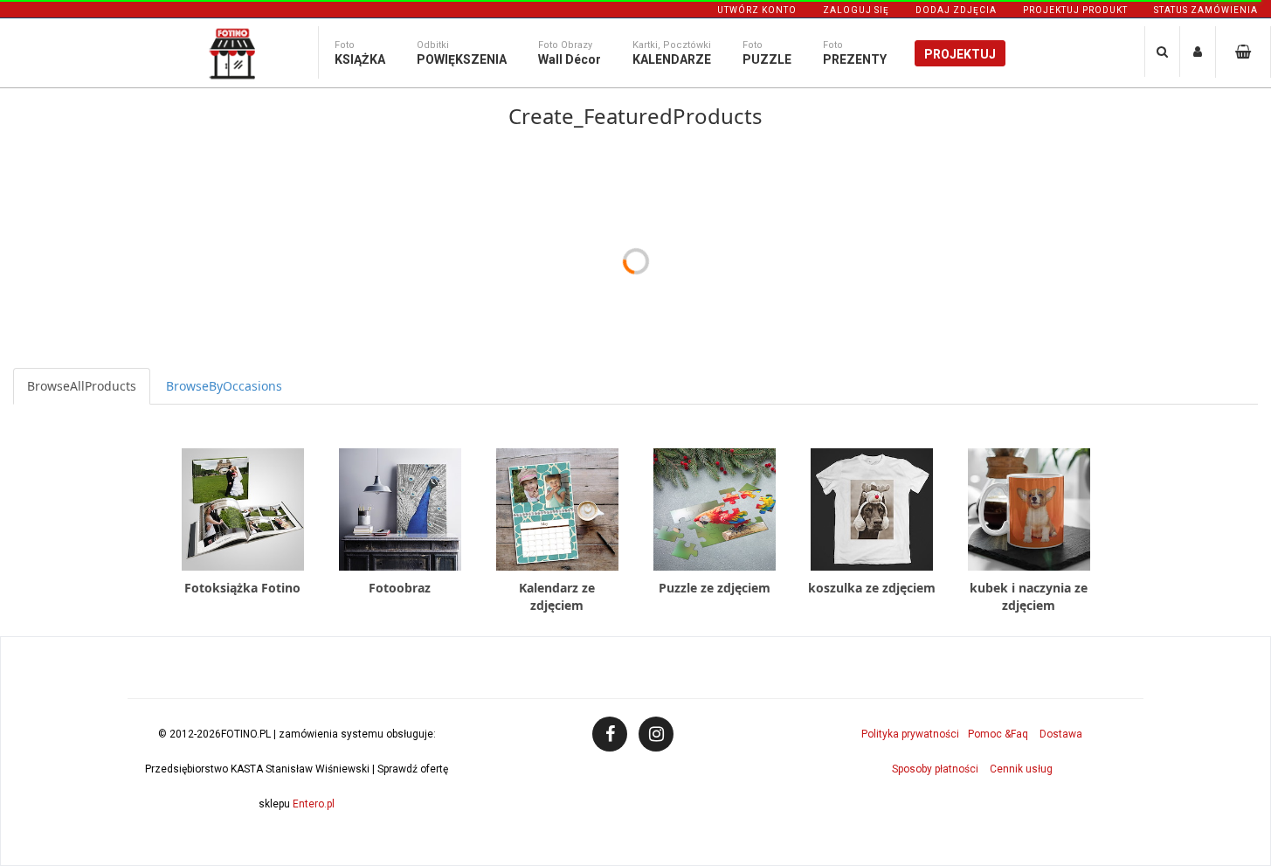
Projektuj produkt (1075, 10)
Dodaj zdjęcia (956, 10)
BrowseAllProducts (81, 386)
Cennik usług (1021, 769)
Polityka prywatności (910, 734)
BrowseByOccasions (224, 386)
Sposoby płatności (935, 769)
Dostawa (1061, 734)
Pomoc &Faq (998, 734)
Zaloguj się (856, 10)
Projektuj (960, 54)
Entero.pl (314, 804)
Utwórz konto (757, 10)
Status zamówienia (1206, 10)
